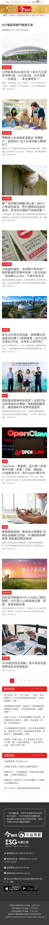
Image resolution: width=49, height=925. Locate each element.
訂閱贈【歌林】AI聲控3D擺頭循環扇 (21, 766)
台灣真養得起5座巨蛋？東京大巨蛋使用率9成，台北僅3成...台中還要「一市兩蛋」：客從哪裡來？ (24, 75)
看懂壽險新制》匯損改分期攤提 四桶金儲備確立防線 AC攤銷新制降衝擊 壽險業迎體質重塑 (24, 535)
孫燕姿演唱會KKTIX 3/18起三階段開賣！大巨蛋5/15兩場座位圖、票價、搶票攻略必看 (24, 601)
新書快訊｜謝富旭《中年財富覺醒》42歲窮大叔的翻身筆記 (24, 781)
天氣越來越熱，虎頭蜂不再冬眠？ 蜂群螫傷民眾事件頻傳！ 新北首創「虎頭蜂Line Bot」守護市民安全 (24, 272)
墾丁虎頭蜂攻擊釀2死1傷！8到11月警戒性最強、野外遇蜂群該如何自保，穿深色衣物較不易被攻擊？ (23, 207)
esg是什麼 (34, 15)
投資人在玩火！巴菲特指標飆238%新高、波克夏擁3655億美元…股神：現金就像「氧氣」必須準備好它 (24, 720)
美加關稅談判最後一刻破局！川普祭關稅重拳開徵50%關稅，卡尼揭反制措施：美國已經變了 (24, 709)
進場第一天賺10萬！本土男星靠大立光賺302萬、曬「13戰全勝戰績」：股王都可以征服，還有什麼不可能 (24, 742)
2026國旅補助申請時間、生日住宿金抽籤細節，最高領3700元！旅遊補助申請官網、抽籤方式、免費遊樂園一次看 (24, 731)
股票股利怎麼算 (23, 15)
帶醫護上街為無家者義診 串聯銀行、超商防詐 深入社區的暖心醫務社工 (24, 141)
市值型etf (12, 15)
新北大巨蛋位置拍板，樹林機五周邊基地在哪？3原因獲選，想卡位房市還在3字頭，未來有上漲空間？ (24, 338)
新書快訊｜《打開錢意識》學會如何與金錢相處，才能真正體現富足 (24, 773)
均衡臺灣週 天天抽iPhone (16, 761)
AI (44, 15)
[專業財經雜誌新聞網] (24, 9)
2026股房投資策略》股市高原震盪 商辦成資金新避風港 (24, 664)
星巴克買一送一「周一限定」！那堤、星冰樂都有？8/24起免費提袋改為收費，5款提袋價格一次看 (24, 698)
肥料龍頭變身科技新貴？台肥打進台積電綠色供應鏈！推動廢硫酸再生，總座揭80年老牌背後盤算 (23, 404)
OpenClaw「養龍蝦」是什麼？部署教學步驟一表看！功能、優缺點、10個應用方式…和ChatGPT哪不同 (24, 469)
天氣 (41, 15)
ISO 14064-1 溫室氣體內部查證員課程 (22, 788)
